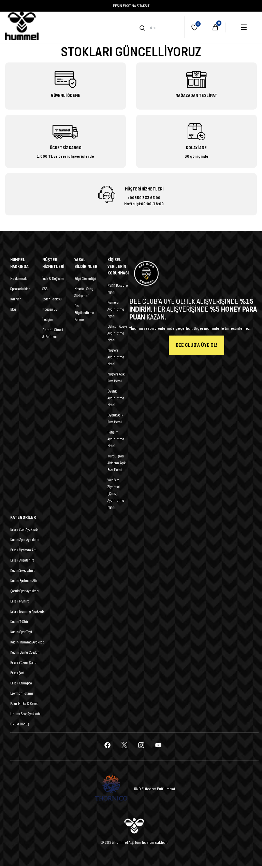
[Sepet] (215, 27)
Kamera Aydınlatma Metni (115, 309)
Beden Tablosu (52, 299)
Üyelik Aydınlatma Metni (115, 398)
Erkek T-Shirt (19, 601)
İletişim (47, 319)
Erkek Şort (17, 673)
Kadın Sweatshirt (22, 570)
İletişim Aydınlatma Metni (115, 439)
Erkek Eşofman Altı (23, 550)
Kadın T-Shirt (19, 622)
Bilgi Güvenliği (85, 278)
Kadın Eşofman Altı (23, 581)
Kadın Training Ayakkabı (27, 642)
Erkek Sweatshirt (22, 560)
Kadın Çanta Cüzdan (25, 652)
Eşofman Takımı (21, 693)
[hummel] (22, 26)
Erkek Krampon (21, 683)
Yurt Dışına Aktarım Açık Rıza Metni (116, 463)
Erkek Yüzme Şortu (23, 663)
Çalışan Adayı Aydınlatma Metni (117, 333)
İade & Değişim (53, 278)
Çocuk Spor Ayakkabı (24, 591)
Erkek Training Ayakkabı (27, 611)
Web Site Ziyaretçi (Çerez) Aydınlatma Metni (115, 493)
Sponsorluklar (20, 289)
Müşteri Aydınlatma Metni (115, 357)
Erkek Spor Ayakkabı (24, 529)
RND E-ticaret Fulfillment (154, 788)
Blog (13, 309)
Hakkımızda (19, 278)
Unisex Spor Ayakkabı (25, 714)
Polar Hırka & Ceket (24, 703)
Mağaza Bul (50, 309)
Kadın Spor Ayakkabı (24, 540)
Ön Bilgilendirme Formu (84, 313)
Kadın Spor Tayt (21, 632)
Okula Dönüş (19, 724)
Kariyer (15, 299)
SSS (44, 289)
